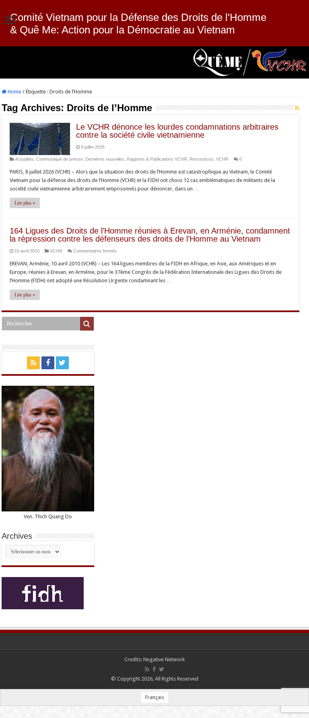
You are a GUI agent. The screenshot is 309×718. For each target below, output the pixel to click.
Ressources (202, 159)
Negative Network (164, 659)
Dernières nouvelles (104, 159)
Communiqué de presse (59, 159)
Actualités (24, 159)
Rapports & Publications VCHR (157, 159)
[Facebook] (47, 362)
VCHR (222, 159)
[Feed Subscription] (297, 108)
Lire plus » (24, 203)
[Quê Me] (154, 62)
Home (13, 92)
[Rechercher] (87, 324)
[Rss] (33, 362)
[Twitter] (62, 362)
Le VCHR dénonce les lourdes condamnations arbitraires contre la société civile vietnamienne (177, 130)
